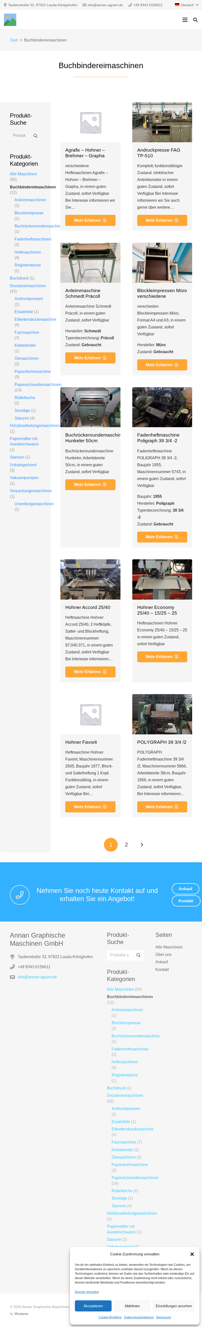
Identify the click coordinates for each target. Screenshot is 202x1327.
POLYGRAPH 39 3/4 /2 (161, 742)
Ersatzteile (24, 312)
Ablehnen (132, 1306)
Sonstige (22, 410)
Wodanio (21, 1314)
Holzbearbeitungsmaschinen (35, 425)
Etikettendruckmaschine (35, 319)
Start (14, 40)
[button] (192, 1254)
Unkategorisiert (23, 465)
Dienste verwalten (87, 1292)
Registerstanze (28, 265)
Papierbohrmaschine (33, 371)
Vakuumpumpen (24, 478)
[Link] (10, 20)
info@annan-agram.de (37, 977)
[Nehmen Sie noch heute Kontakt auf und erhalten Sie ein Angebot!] (22, 895)
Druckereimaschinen (28, 286)
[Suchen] (195, 19)
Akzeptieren (93, 1306)
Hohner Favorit (81, 742)
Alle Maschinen (23, 174)
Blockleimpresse (29, 213)
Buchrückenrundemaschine (39, 226)
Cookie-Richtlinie (110, 1317)
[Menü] (185, 20)
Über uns (163, 954)
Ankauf (161, 962)
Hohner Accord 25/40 (87, 607)
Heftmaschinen (28, 252)
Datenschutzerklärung (139, 1317)
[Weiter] (142, 845)
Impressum (163, 1317)
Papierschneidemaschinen (38, 384)
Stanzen (22, 418)
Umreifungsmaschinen (34, 504)
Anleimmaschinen (30, 200)
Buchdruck (19, 278)
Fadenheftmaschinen (33, 239)
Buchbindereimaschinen (33, 187)
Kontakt (162, 969)
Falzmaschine (27, 332)
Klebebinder (25, 345)
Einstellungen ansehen (174, 1306)
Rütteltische (25, 398)
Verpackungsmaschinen (31, 491)
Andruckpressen (29, 299)
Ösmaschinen (27, 358)
